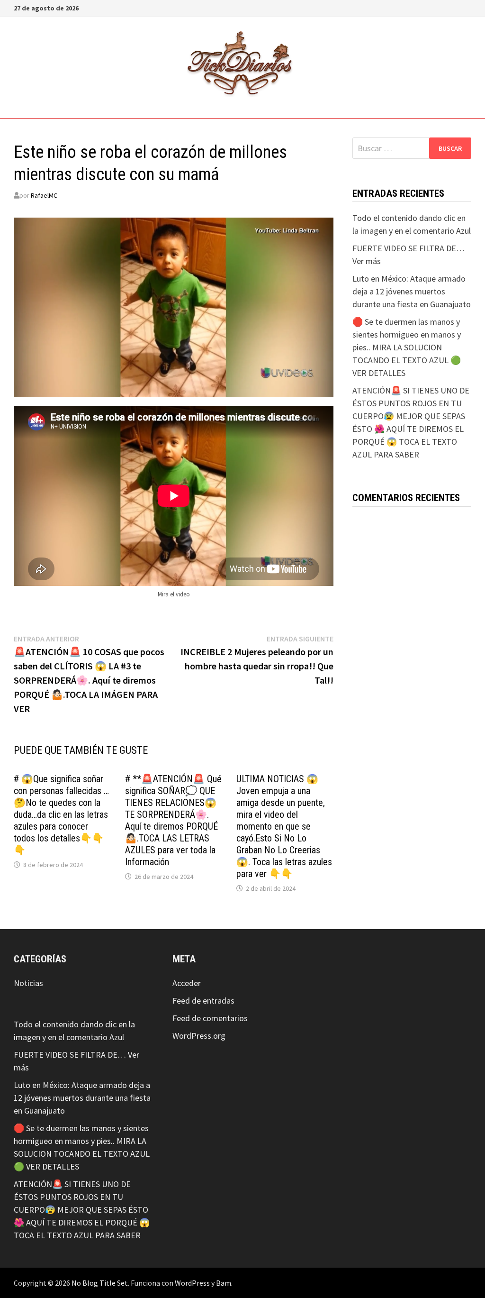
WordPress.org (198, 1035)
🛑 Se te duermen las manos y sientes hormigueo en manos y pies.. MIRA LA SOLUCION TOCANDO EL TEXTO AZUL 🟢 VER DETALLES (406, 347)
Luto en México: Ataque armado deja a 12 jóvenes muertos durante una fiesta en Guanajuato (411, 291)
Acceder (186, 983)
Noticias (28, 983)
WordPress (192, 1283)
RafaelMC (44, 195)
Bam (223, 1283)
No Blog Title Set (100, 1283)
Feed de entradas (203, 1000)
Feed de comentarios (210, 1018)
